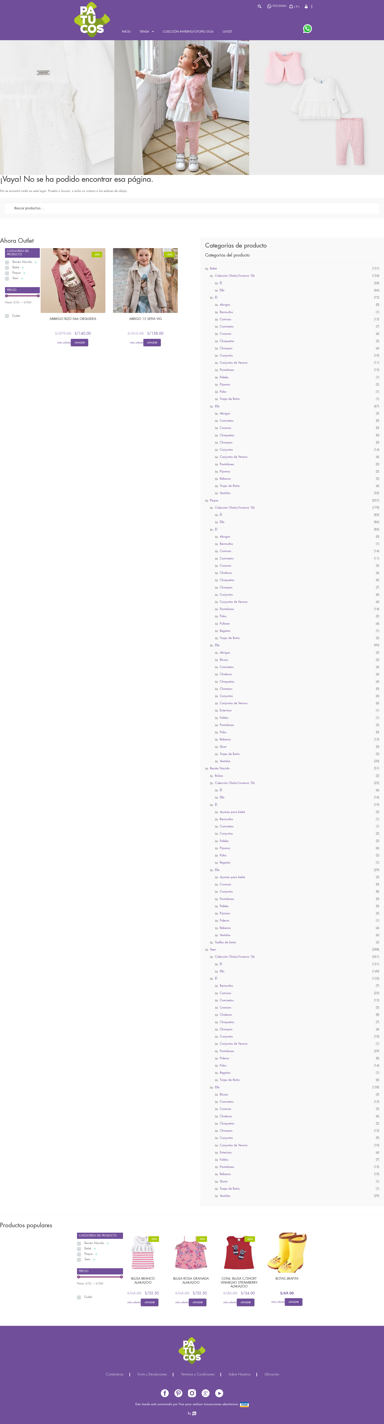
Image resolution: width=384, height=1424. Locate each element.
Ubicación (272, 1374)
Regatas (225, 631)
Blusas (224, 660)
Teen (15, 278)
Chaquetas (227, 341)
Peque (16, 273)
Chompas (226, 348)
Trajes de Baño (230, 399)
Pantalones (227, 370)
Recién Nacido (22, 262)
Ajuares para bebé (232, 812)
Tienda (144, 31)
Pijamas (225, 384)
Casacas (225, 334)
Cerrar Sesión (306, 6)
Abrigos (225, 305)
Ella (222, 290)
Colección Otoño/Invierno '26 (235, 276)
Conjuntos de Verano (233, 362)
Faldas (224, 718)
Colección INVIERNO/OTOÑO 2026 (188, 31)
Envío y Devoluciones (152, 1374)
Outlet (227, 31)
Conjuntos (226, 355)
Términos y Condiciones (197, 1374)
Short (223, 747)
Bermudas (226, 312)
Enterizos (226, 710)
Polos (223, 391)
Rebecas (225, 478)
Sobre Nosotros (239, 1374)
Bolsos (219, 776)
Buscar (259, 6)
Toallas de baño (225, 942)
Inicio (126, 31)
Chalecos (226, 573)
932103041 (279, 6)
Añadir (80, 342)
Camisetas (227, 326)
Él (221, 283)
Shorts (224, 1181)
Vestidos (225, 493)
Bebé (15, 267)
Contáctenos (114, 1374)
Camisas (225, 319)
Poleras (224, 920)
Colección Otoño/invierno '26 (235, 783)
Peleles (224, 377)
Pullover (225, 623)
